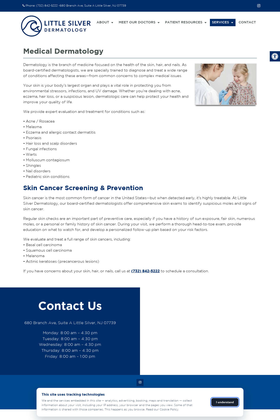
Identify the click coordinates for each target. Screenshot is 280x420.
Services (220, 22)
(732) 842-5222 (47, 6)
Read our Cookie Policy (162, 409)
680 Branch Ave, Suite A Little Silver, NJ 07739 (93, 6)
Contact (247, 22)
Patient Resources (183, 22)
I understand (225, 402)
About (103, 22)
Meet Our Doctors (137, 22)
